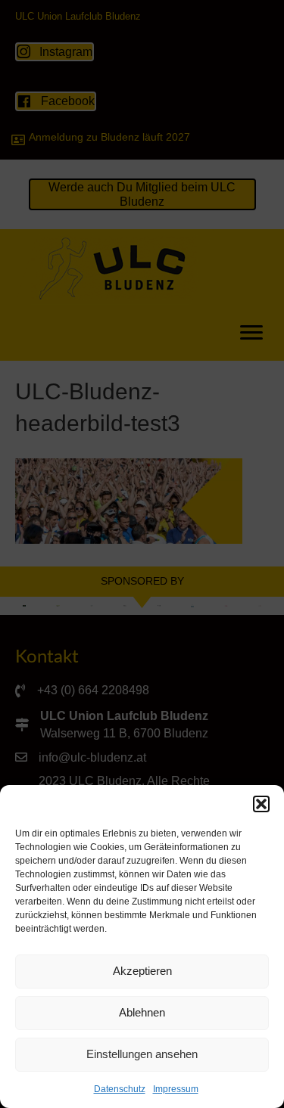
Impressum (175, 1089)
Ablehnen (142, 1012)
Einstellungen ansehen (142, 1053)
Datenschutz (119, 1089)
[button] (261, 804)
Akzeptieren (142, 970)
